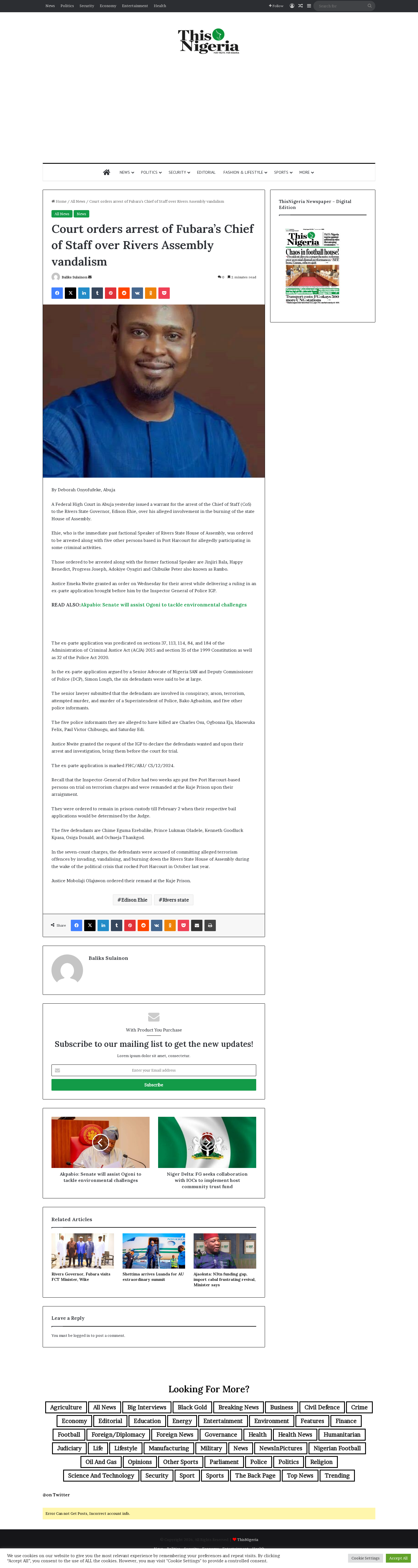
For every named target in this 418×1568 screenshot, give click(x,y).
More (304, 172)
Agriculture (66, 1407)
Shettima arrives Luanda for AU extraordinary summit (153, 1276)
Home (61, 201)
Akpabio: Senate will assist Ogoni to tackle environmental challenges (163, 605)
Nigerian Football (337, 1448)
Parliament (224, 1462)
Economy (108, 5)
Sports (281, 172)
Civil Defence (322, 1407)
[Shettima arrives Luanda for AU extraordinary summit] (154, 1251)
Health (160, 5)
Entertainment (135, 5)
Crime (359, 1407)
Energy (182, 1421)
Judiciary (69, 1448)
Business (281, 1407)
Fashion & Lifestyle (243, 172)
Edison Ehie (134, 900)
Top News (300, 1475)
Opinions (140, 1462)
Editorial (206, 172)
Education (147, 1421)
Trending (337, 1475)
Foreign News (174, 1434)
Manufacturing (169, 1448)
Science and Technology (101, 1475)
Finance (346, 1421)
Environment (271, 1421)
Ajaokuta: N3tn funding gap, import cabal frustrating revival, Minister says (225, 1279)
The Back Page (255, 1475)
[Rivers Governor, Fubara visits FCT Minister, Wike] (82, 1251)
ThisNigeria (247, 1539)
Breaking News (238, 1407)
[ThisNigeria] (209, 40)
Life (98, 1448)
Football (69, 1434)
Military (211, 1448)
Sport (187, 1475)
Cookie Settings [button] (365, 1558)
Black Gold (192, 1407)
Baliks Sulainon (74, 277)
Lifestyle (125, 1448)
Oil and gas (101, 1462)
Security (87, 5)
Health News (295, 1434)
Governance (221, 1434)
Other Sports (180, 1462)
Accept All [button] (398, 1558)
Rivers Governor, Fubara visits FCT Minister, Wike (80, 1276)
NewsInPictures (280, 1448)
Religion (321, 1462)
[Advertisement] (209, 109)
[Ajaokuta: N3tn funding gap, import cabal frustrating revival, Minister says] (225, 1251)
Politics (67, 5)
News (50, 5)
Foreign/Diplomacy (118, 1434)
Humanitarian (342, 1434)
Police (258, 1462)
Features (312, 1421)
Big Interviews (146, 1407)
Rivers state (176, 900)
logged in (81, 1335)
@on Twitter (56, 1494)
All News (78, 201)
